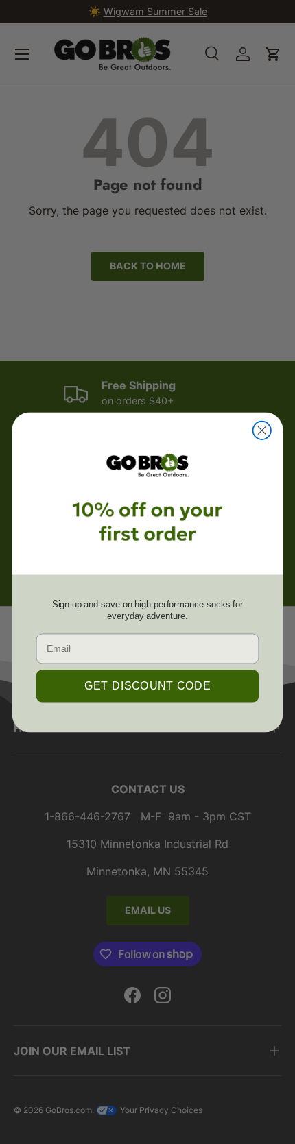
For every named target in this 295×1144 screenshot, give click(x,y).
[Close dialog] (262, 430)
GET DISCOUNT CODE (147, 685)
